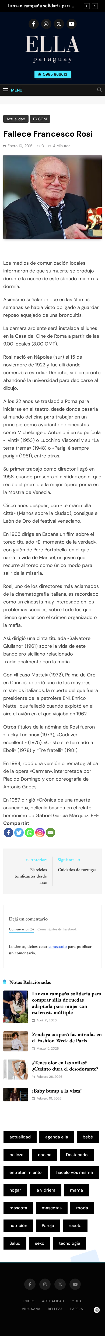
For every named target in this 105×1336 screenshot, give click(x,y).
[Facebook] (8, 832)
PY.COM (40, 119)
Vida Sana (31, 1309)
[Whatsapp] (29, 832)
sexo (39, 1243)
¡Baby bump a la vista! (57, 1090)
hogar (15, 1190)
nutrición (18, 1225)
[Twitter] (19, 832)
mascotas (52, 1208)
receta (75, 1225)
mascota (18, 1208)
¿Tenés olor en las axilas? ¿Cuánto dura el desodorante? (65, 1065)
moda (82, 1208)
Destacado (77, 1154)
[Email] (50, 832)
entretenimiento (25, 1172)
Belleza (55, 1309)
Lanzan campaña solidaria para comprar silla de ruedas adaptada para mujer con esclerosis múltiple (42, 5)
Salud (14, 1243)
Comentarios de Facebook (57, 929)
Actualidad (15, 119)
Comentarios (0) (21, 929)
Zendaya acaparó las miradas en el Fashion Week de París (67, 1037)
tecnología (69, 1243)
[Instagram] (40, 832)
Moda (77, 1301)
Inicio (28, 1301)
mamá (76, 1190)
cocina (44, 1154)
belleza (16, 1154)
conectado (57, 946)
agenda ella (56, 1137)
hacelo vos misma (74, 1172)
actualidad (20, 1137)
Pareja (48, 1225)
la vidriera (45, 1190)
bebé (88, 1137)
